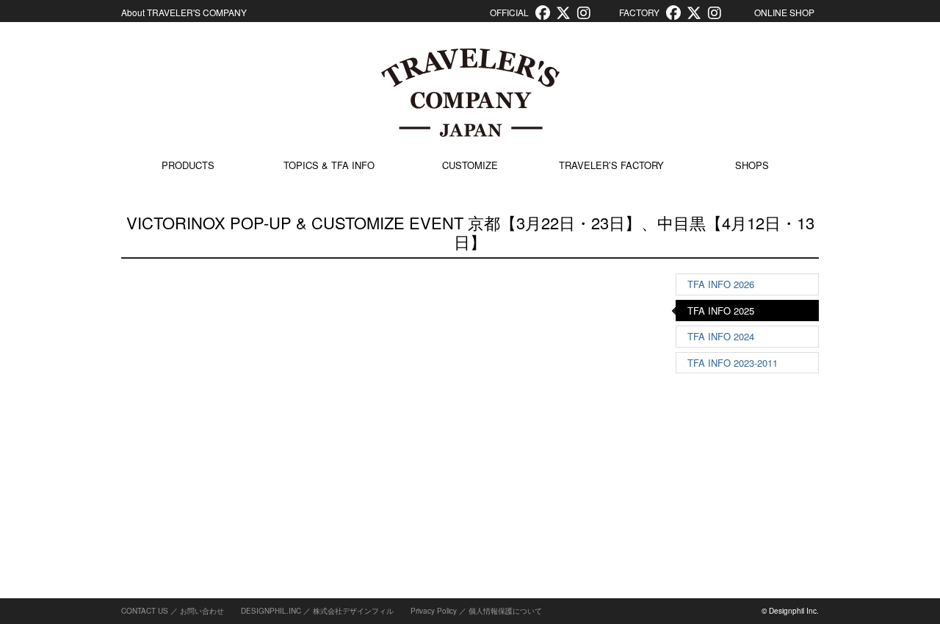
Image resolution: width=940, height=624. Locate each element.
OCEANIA (714, 534)
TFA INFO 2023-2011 (315, 433)
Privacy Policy (434, 611)
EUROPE (713, 432)
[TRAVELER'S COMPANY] (470, 93)
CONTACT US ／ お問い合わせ (172, 611)
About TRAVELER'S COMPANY (184, 12)
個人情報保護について (505, 611)
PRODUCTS (188, 165)
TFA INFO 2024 (303, 399)
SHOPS (752, 165)
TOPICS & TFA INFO (329, 165)
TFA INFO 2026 (720, 284)
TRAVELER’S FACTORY (611, 165)
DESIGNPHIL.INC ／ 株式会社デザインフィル (317, 611)
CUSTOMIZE (470, 165)
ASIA (704, 398)
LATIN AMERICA (729, 500)
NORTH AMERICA (733, 466)
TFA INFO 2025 (720, 311)
